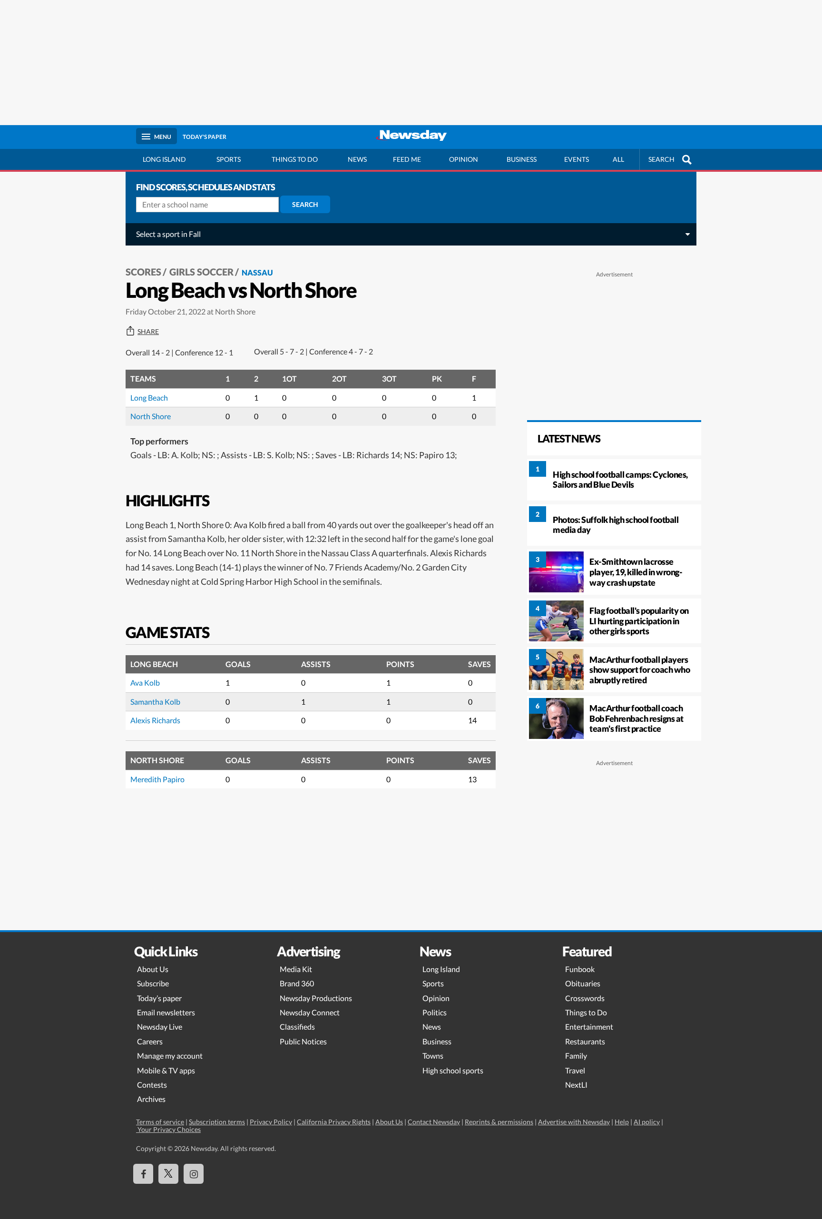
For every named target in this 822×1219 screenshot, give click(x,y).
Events (576, 159)
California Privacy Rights (334, 1122)
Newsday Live (159, 1026)
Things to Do (586, 1012)
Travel (575, 1070)
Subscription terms (217, 1122)
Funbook (580, 968)
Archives (151, 1098)
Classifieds (297, 1026)
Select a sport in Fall (168, 233)
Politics (434, 1012)
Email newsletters (166, 1012)
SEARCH (661, 159)
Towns (432, 1055)
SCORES (143, 271)
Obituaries (582, 983)
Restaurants (585, 1041)
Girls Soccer (201, 271)
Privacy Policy (271, 1122)
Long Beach (149, 397)
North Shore (150, 416)
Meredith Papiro (157, 779)
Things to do (295, 159)
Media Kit (296, 968)
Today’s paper (159, 998)
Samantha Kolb (155, 701)
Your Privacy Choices (168, 1129)
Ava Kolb (145, 682)
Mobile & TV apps (166, 1070)
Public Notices (303, 1041)
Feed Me (407, 159)
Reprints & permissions (499, 1122)
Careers (150, 1041)
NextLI (576, 1084)
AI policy (647, 1122)
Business (522, 159)
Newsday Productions (316, 998)
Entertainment (589, 1026)
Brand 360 (297, 983)
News (357, 159)
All (618, 159)
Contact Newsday (434, 1122)
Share (148, 331)
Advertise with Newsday (574, 1122)
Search (305, 204)
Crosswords (585, 998)
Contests (152, 1084)
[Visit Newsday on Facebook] (143, 1174)
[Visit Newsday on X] (168, 1174)
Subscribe (153, 983)
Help (622, 1122)
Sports (228, 159)
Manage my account (170, 1055)
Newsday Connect (310, 1012)
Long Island (164, 159)
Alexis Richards (155, 720)
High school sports (452, 1070)
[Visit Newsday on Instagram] (194, 1174)
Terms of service (160, 1122)
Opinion (463, 159)
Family (576, 1055)
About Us (152, 968)
